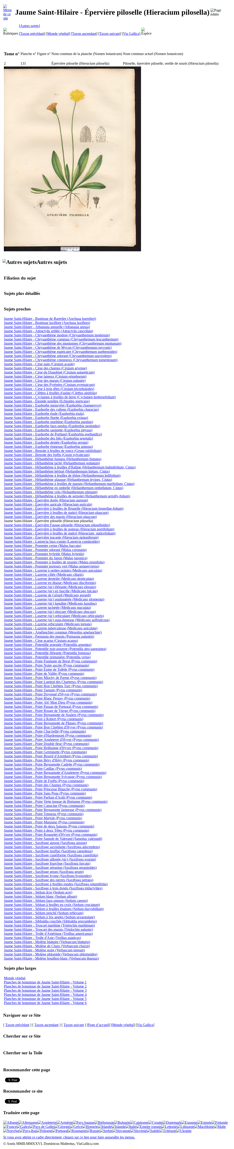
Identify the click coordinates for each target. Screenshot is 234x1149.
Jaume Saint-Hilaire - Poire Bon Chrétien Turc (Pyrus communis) (51, 686)
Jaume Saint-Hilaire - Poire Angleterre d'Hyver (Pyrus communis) (51, 740)
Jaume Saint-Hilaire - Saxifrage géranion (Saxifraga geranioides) (50, 867)
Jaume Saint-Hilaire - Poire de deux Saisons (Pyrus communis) (49, 826)
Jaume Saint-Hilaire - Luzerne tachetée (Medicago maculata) (47, 607)
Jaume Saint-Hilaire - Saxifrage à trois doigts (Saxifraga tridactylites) (53, 888)
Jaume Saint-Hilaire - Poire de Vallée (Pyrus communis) (44, 674)
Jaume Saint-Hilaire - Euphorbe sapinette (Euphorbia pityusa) (48, 430)
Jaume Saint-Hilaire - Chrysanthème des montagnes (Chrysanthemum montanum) (62, 343)
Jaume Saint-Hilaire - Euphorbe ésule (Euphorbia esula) (44, 413)
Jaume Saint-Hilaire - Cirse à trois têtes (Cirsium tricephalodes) (49, 389)
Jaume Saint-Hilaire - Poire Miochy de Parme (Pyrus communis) (50, 678)
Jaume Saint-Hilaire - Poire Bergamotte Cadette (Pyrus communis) (51, 764)
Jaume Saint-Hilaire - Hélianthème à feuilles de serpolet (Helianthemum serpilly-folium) (67, 496)
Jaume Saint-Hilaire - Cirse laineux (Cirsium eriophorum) (45, 376)
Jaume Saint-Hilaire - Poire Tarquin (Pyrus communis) (43, 690)
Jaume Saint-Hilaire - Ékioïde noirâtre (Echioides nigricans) (47, 401)
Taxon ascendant (84, 34)
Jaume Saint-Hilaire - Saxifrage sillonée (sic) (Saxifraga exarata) (50, 859)
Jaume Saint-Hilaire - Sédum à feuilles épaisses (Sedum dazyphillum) (54, 909)
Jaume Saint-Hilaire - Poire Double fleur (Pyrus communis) (46, 744)
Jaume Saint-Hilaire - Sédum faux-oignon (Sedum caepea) (46, 901)
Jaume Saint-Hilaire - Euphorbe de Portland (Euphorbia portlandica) (53, 434)
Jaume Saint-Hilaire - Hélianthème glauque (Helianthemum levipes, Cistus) (58, 480)
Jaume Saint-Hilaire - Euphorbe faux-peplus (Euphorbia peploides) (52, 426)
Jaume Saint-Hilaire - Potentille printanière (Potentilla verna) (47, 657)
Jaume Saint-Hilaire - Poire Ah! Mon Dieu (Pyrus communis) (48, 702)
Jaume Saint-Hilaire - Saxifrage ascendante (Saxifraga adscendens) (52, 847)
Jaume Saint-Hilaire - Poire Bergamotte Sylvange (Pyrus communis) (53, 777)
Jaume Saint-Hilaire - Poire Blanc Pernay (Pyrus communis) (47, 698)
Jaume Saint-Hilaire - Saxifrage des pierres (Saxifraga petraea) (48, 880)
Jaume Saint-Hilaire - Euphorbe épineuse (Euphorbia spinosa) (48, 447)
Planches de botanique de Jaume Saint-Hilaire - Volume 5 (45, 999)
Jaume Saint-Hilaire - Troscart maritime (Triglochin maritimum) (49, 925)
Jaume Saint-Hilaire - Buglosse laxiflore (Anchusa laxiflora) (47, 323)
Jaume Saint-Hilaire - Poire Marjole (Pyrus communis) (43, 818)
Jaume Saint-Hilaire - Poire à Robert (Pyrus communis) (43, 719)
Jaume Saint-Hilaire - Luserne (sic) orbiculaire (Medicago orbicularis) (54, 616)
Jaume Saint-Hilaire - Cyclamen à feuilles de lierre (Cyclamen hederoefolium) (60, 397)
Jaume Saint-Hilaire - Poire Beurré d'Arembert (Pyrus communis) (51, 756)
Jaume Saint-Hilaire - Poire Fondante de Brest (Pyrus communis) (50, 661)
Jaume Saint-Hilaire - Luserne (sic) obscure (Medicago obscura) (50, 612)
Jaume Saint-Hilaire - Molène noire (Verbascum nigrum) (44, 950)
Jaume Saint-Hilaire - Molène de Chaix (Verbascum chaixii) (47, 946)
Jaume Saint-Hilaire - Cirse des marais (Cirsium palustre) (44, 380)
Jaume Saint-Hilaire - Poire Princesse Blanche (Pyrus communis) (50, 789)
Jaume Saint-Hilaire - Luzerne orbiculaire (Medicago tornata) (48, 624)
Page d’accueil (98, 1025)
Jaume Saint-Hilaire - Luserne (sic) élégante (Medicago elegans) (50, 587)
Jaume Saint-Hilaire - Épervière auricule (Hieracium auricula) (48, 504)
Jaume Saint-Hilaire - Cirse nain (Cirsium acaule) (39, 364)
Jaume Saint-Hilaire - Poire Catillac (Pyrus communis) (43, 768)
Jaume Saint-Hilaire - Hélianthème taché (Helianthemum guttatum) (52, 463)
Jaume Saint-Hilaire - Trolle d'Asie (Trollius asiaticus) (42, 938)
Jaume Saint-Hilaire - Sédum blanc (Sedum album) (40, 896)
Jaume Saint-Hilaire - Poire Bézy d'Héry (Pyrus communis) (46, 760)
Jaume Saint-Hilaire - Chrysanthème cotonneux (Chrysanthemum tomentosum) (60, 360)
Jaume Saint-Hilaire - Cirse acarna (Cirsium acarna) (41, 640)
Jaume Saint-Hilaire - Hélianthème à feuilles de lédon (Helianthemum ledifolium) (62, 475)
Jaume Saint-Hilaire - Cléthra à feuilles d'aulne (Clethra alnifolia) (50, 393)
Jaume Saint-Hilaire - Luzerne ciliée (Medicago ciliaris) (43, 574)
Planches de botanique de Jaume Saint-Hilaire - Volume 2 (45, 986)
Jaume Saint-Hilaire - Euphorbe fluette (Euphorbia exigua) (46, 418)
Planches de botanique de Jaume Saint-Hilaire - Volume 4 (45, 995)
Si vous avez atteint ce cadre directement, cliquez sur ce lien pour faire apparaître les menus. (69, 1137)
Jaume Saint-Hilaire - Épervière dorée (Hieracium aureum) (46, 500)
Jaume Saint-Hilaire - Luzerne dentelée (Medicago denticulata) (49, 579)
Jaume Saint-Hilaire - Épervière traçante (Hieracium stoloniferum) (51, 537)
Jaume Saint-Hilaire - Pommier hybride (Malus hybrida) (44, 554)
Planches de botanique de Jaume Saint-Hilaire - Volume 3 (45, 990)
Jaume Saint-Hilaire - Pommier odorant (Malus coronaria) (45, 550)
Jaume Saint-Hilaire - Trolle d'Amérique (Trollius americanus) (48, 934)
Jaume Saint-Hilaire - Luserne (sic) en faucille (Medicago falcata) (51, 591)
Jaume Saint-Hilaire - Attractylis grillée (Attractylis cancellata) (48, 331)
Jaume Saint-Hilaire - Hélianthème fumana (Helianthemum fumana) (52, 459)
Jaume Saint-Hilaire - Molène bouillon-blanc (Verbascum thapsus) (51, 958)
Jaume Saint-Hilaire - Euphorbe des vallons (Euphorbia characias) (51, 409)
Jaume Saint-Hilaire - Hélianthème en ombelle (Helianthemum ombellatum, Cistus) (63, 488)
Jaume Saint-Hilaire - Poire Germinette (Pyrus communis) (45, 752)
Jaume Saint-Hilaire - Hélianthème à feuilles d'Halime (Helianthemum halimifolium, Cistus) (70, 467)
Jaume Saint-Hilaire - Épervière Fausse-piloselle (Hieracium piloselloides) (57, 525)
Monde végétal (58, 34)
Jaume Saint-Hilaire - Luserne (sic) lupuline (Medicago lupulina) (50, 603)
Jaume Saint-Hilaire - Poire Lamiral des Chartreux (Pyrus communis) (53, 682)
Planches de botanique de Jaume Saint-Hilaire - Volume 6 (45, 1003)
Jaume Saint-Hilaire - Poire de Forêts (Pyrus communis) (44, 781)
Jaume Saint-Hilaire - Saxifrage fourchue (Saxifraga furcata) (47, 863)
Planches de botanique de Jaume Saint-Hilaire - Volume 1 (45, 982)
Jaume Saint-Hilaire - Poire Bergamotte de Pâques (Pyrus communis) (53, 723)
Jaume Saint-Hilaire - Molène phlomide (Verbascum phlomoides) (50, 954)
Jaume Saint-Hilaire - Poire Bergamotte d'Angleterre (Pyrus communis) (55, 773)
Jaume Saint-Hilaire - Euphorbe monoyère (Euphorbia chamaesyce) (52, 405)
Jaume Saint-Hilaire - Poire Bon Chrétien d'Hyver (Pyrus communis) (53, 727)
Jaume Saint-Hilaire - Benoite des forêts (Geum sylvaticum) (47, 455)
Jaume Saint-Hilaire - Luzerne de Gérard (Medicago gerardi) (47, 595)
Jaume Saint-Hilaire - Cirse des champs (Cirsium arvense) (45, 368)
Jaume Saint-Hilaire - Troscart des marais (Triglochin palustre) (48, 929)
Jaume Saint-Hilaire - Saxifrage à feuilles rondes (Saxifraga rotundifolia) (56, 884)
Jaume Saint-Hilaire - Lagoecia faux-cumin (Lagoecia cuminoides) (52, 541)
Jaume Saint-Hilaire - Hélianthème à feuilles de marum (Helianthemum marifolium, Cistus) (69, 484)
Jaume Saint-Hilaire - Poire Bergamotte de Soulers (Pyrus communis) (54, 715)
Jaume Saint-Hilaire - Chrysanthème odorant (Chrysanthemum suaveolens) (58, 356)
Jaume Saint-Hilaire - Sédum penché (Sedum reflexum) (43, 913)
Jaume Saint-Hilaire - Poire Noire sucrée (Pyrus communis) (46, 665)
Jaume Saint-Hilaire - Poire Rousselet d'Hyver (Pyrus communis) (50, 834)
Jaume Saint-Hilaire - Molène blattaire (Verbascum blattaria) (47, 942)
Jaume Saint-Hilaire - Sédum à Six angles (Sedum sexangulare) (49, 917)
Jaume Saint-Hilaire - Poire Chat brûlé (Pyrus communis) (45, 731)
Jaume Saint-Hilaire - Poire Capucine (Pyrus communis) (44, 806)
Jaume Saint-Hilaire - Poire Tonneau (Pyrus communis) (43, 814)
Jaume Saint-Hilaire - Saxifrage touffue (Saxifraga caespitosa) (48, 851)
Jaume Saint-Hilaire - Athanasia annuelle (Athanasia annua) (47, 327)
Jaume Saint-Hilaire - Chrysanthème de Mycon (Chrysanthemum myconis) (58, 347)
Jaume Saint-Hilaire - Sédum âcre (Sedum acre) (38, 892)
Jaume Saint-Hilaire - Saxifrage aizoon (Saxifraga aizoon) (45, 843)
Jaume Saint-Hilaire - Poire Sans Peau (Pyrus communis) (45, 793)
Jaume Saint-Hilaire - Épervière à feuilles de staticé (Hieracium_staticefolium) (59, 533)
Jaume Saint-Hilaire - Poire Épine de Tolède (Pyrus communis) (49, 669)
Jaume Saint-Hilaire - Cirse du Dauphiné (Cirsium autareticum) (49, 372)
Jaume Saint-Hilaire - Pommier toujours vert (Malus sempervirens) (51, 566)
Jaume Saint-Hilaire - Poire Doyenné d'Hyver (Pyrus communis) (50, 694)
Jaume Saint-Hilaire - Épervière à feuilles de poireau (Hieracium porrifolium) (59, 529)
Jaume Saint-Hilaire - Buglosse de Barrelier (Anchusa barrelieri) (50, 319)
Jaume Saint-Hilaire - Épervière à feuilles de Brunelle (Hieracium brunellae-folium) (63, 508)
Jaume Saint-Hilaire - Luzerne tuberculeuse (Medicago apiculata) (50, 628)
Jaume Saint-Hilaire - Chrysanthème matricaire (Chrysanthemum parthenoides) (60, 352)
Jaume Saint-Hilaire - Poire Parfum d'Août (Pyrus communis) (48, 797)
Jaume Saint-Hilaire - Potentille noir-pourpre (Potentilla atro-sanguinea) (55, 649)
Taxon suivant (109, 34)
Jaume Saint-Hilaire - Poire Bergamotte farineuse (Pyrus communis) (52, 810)
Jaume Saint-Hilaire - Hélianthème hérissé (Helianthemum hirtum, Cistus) (57, 471)
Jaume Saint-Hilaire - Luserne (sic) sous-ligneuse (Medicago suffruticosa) (56, 620)
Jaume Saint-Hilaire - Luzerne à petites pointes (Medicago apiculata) (53, 570)
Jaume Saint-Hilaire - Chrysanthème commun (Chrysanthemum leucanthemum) (61, 339)
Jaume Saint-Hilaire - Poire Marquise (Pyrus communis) (44, 822)
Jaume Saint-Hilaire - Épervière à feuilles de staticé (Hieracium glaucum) (56, 513)
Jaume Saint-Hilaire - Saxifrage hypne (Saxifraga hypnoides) (47, 876)
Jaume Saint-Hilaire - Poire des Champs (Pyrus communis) (46, 785)
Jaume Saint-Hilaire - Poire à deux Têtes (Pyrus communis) (46, 830)
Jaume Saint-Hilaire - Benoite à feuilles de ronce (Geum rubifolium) (52, 451)
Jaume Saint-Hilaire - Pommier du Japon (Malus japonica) (45, 558)
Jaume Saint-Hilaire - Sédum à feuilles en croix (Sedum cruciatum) (52, 905)
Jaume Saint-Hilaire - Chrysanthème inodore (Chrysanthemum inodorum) (57, 335)
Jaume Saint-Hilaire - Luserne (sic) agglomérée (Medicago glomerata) (54, 599)
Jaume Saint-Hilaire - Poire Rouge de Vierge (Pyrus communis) (49, 711)
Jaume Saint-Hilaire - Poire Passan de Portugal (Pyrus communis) (51, 707)
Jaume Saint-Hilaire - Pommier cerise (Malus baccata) (42, 546)
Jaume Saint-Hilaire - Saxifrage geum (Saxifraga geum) (44, 872)
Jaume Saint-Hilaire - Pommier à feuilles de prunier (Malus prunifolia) (54, 562)
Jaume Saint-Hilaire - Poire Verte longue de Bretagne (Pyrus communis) (55, 801)
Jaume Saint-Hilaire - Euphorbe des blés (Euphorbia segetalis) (48, 438)
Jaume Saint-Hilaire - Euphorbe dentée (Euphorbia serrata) (46, 442)
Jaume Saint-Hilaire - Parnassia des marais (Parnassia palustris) (49, 636)
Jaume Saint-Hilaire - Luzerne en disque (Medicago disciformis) (50, 583)
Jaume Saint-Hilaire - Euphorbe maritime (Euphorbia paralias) (48, 422)
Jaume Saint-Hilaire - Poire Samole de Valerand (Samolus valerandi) (53, 839)
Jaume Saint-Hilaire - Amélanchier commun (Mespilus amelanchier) (53, 632)
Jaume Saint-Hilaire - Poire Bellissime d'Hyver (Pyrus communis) (51, 748)
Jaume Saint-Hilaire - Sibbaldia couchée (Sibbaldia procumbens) (50, 921)
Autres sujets (29, 26)
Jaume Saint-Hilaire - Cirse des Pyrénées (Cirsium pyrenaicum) (49, 385)
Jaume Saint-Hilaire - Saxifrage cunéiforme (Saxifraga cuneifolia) (51, 855)
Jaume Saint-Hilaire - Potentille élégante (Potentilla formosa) (47, 653)
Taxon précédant (32, 34)
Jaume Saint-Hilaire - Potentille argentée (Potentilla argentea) (47, 645)
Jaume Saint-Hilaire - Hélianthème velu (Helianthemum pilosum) (50, 492)
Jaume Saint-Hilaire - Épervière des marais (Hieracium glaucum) (50, 517)
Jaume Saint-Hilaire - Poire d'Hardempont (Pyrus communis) (47, 735)
